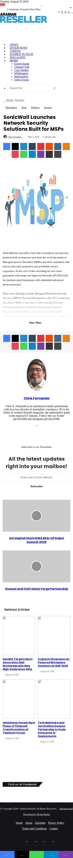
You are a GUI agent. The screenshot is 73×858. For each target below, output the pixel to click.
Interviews (18, 47)
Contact (53, 828)
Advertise (40, 822)
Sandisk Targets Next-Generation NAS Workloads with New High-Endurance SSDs (18, 664)
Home (9, 100)
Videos (15, 50)
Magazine (17, 57)
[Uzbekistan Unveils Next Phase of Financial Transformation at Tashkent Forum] (19, 699)
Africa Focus (21, 79)
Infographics (21, 76)
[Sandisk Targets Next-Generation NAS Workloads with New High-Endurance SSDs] (19, 635)
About (28, 822)
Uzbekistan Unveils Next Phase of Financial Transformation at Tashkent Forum (19, 728)
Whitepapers (21, 73)
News (13, 44)
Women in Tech (21, 54)
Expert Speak (21, 63)
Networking (11, 107)
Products (35, 107)
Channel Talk (21, 66)
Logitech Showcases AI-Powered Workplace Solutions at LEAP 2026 (54, 662)
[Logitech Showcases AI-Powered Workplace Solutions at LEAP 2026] (54, 635)
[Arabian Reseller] (26, 22)
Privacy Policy (56, 822)
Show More (35, 322)
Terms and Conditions (34, 828)
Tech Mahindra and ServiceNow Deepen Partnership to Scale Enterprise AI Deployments (52, 729)
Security (19, 100)
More (13, 60)
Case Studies (21, 70)
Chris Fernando (14, 137)
